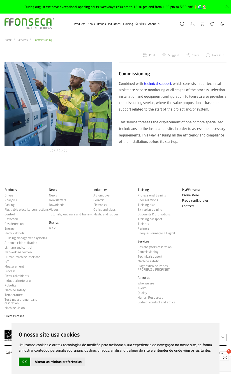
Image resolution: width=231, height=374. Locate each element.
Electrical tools (14, 233)
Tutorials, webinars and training (70, 214)
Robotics (11, 285)
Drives (9, 195)
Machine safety (15, 290)
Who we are (146, 283)
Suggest (173, 55)
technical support (157, 83)
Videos (54, 209)
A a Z (52, 228)
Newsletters (57, 200)
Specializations (148, 200)
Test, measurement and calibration (21, 301)
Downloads (57, 205)
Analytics (11, 200)
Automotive (101, 195)
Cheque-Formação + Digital (156, 233)
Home (8, 40)
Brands (101, 24)
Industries (114, 24)
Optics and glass (104, 209)
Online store (190, 195)
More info (218, 55)
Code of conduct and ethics (156, 302)
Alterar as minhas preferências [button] (58, 362)
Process (10, 271)
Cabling (10, 205)
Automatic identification (21, 243)
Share (195, 55)
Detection (11, 219)
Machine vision (15, 308)
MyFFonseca (191, 190)
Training (128, 24)
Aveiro (142, 288)
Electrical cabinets (17, 276)
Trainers (143, 224)
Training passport (150, 219)
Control (10, 214)
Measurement (14, 266)
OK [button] (24, 362)
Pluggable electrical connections (27, 209)
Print (152, 55)
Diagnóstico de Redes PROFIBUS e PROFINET (154, 267)
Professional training (152, 195)
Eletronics (100, 205)
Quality (142, 293)
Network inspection (18, 252)
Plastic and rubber (105, 214)
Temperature (14, 295)
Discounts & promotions (154, 214)
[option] (58, 104)
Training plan (146, 205)
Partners (144, 228)
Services (140, 23)
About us (153, 24)
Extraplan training (150, 209)
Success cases (14, 316)
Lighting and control (18, 247)
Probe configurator (195, 200)
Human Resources (150, 297)
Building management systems (26, 238)
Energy (9, 228)
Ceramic (98, 200)
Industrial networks (18, 280)
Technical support (150, 256)
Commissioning (43, 40)
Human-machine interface (22, 257)
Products (79, 24)
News (91, 24)
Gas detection (14, 224)
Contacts (188, 206)
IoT (7, 261)
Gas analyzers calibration (155, 247)
